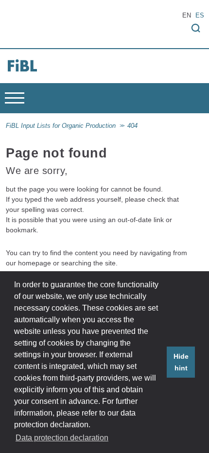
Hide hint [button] (181, 362)
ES (199, 15)
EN (186, 15)
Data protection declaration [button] (62, 438)
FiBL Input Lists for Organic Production (61, 125)
